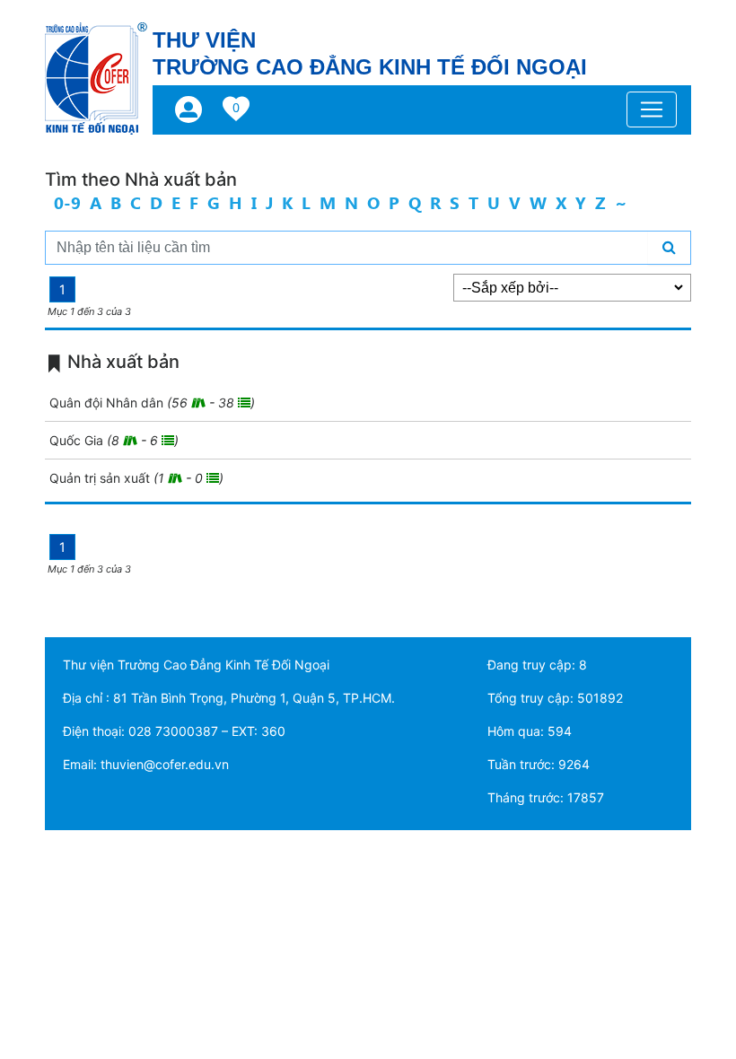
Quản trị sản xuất (136, 478)
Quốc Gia (114, 440)
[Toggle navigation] (651, 109)
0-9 (67, 202)
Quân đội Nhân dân (152, 402)
